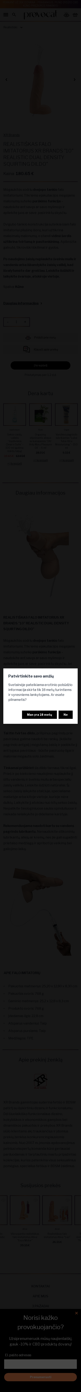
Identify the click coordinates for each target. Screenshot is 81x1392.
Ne (66, 714)
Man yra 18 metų (39, 714)
